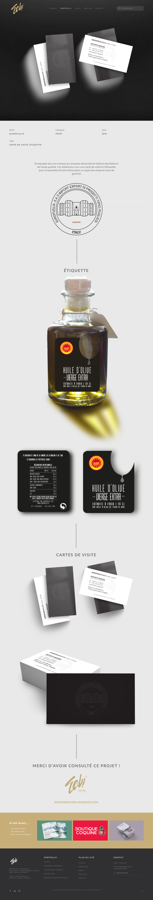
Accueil (53, 8)
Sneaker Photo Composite (56, 878)
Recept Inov (49, 874)
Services (88, 8)
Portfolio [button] (65, 8)
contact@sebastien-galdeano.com (122, 868)
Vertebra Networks (53, 866)
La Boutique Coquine (53, 870)
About (78, 8)
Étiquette (35, 145)
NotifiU (47, 862)
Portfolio (83, 867)
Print (59, 134)
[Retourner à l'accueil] (17, 8)
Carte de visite (18, 145)
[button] (142, 891)
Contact (99, 8)
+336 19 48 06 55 (120, 863)
